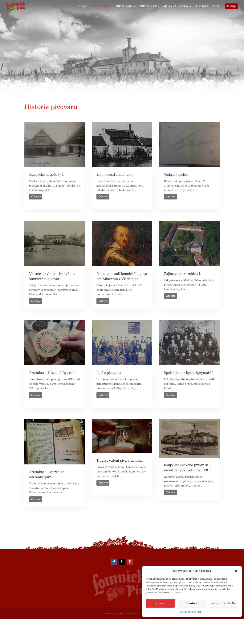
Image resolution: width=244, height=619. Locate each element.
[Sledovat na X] (122, 562)
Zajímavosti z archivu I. (182, 274)
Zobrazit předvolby (223, 603)
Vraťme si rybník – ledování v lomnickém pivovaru (52, 276)
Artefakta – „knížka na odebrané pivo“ (47, 474)
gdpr (199, 612)
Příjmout (160, 603)
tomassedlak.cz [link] (132, 613)
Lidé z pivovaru (108, 373)
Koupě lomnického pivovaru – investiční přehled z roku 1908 (188, 467)
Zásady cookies (188, 612)
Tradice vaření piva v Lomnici (119, 460)
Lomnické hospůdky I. (46, 174)
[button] (236, 571)
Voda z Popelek (176, 174)
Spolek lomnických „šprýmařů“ (188, 373)
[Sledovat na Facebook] (114, 562)
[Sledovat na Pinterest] (130, 562)
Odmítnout (192, 603)
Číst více (35, 197)
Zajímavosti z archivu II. (115, 174)
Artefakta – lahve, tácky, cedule (54, 373)
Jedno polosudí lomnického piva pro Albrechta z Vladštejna (121, 276)
